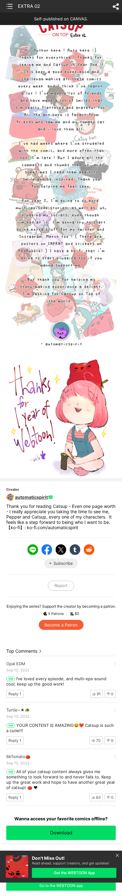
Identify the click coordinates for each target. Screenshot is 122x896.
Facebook (47, 549)
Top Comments (21, 651)
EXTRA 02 (29, 6)
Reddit (89, 549)
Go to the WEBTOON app (61, 885)
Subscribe (63, 563)
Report (61, 585)
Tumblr (75, 549)
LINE (33, 549)
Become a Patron (61, 624)
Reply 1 (14, 693)
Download (61, 833)
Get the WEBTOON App (74, 872)
